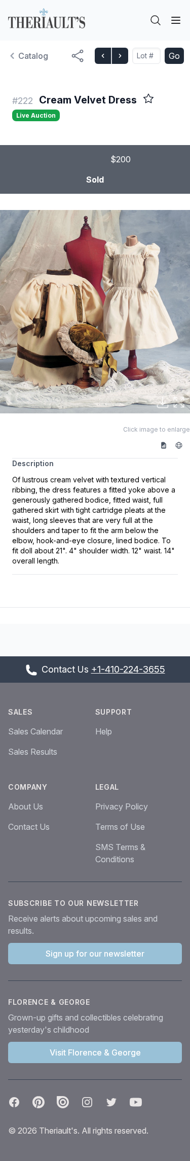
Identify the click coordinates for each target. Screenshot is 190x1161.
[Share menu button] (77, 56)
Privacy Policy (121, 806)
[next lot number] (119, 56)
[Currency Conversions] (182, 445)
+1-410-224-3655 (128, 669)
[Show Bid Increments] (167, 445)
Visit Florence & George (95, 1052)
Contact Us (29, 827)
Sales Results (32, 752)
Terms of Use (120, 827)
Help (103, 731)
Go (174, 56)
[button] (95, 311)
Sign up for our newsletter (95, 953)
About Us (25, 806)
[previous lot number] (103, 56)
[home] (46, 18)
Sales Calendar (35, 731)
